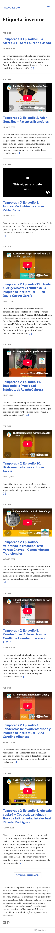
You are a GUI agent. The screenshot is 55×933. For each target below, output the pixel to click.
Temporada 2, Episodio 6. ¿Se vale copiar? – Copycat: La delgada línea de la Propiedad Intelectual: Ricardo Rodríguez (27, 816)
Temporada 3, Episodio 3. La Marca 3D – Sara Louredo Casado (27, 41)
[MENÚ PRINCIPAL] (48, 6)
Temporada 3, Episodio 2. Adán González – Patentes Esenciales (26, 119)
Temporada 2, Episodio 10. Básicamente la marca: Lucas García (23, 467)
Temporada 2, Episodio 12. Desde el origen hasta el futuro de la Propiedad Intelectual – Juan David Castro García (27, 289)
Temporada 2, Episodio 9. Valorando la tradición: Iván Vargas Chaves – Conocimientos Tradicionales (26, 547)
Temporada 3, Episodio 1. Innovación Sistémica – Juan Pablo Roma (23, 206)
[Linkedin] (4, 922)
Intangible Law (11, 7)
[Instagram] (8, 922)
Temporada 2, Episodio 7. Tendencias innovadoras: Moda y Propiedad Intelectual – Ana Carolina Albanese (27, 730)
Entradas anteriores (28, 875)
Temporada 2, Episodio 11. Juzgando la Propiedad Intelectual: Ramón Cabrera (23, 385)
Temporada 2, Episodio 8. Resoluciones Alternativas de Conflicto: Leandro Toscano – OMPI (24, 636)
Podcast (7, 33)
